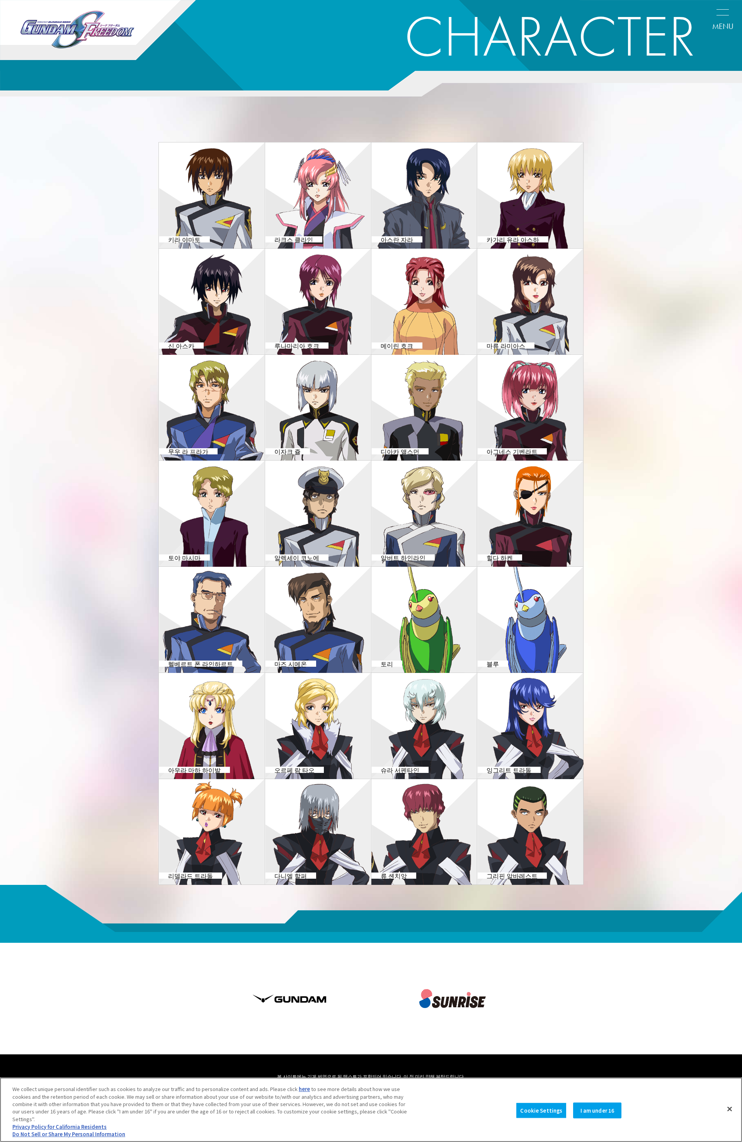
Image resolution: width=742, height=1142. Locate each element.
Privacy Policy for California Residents (59, 1126)
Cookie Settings (541, 1110)
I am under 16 (597, 1110)
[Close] (729, 1108)
